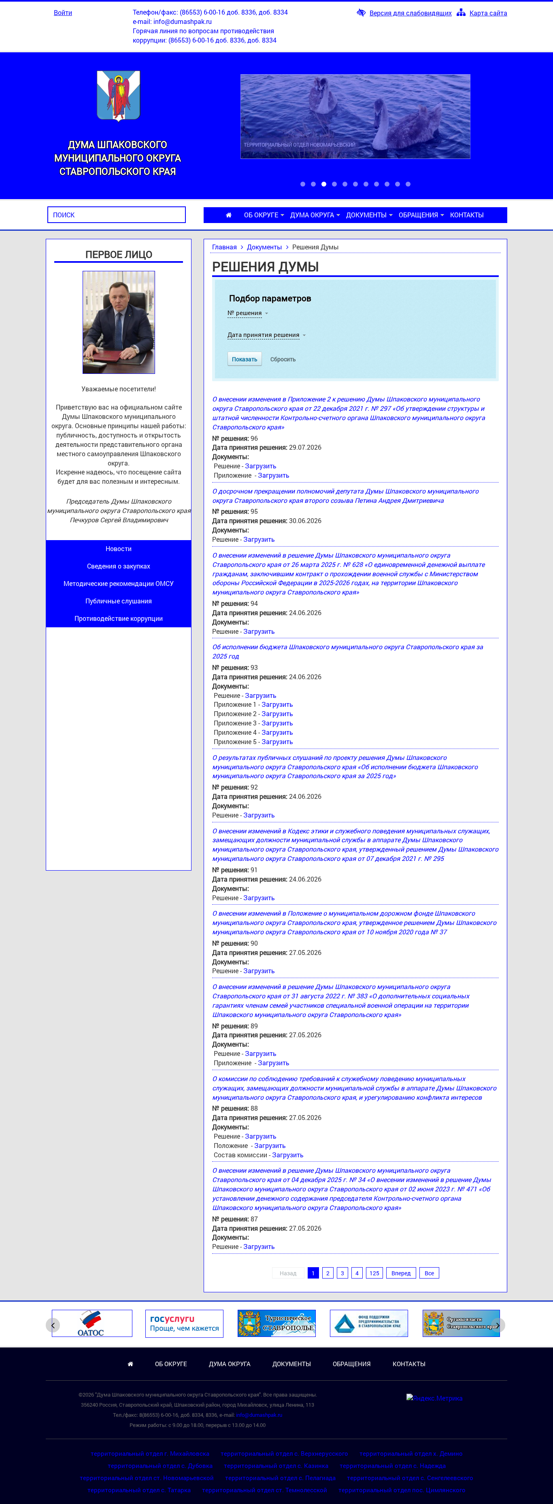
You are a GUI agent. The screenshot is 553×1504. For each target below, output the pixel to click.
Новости (119, 548)
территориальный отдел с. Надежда (393, 1465)
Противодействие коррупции (118, 618)
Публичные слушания (118, 600)
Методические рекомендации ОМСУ (119, 583)
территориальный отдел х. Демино (411, 1453)
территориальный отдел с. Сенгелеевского (410, 1478)
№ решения (245, 313)
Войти (63, 12)
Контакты (467, 214)
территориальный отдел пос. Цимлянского (402, 1490)
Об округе (261, 214)
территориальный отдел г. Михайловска (150, 1453)
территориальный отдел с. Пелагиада (280, 1478)
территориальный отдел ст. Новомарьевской (147, 1478)
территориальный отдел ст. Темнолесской (264, 1490)
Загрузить (260, 465)
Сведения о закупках (118, 566)
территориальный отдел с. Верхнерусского (284, 1453)
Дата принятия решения (264, 334)
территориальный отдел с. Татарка (139, 1490)
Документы (366, 214)
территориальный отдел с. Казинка (276, 1465)
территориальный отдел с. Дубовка (160, 1465)
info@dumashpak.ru (182, 21)
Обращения (418, 214)
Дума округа (312, 214)
